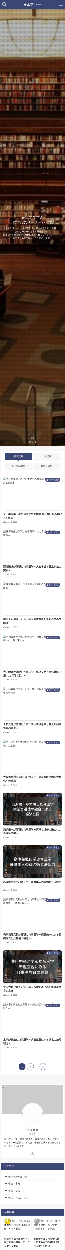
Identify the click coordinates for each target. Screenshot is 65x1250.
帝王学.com (32, 4)
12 (43, 1066)
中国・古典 (16, 1183)
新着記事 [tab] (18, 456)
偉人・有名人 (18, 1197)
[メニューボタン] (60, 4)
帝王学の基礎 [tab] (18, 466)
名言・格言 (16, 1190)
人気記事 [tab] (46, 456)
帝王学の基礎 (18, 1176)
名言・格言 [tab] (46, 466)
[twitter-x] (32, 1153)
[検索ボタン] (4, 4)
